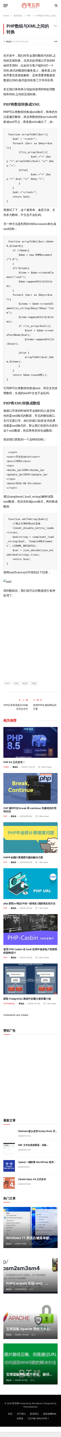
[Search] (56, 5)
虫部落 (20, 1418)
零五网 (15, 1403)
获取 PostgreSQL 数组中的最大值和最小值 (27, 998)
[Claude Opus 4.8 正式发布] (9, 1183)
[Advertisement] (30, 639)
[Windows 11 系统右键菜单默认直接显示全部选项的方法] (30, 1227)
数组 (25, 683)
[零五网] (30, 5)
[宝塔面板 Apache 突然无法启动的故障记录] (30, 1318)
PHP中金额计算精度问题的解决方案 (23, 857)
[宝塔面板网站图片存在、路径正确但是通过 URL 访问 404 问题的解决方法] (30, 1363)
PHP (56, 41)
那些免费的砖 (49, 1413)
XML (16, 683)
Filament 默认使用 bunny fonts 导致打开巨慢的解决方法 (37, 1132)
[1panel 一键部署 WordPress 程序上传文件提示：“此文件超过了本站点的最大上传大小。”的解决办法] (9, 1166)
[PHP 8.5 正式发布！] (30, 742)
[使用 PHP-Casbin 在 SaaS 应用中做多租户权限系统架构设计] (30, 929)
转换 (34, 683)
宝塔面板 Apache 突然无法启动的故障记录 (29, 1331)
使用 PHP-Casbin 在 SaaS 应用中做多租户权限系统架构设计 (30, 950)
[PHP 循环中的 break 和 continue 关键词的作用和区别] (30, 788)
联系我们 (34, 1413)
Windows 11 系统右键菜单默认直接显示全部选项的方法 (29, 1240)
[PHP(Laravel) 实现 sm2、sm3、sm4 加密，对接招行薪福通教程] (30, 1272)
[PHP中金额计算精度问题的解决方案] (30, 837)
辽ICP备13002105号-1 (38, 1418)
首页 (10, 1413)
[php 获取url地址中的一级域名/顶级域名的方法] (30, 883)
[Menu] (5, 5)
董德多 (9, 41)
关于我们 (21, 1413)
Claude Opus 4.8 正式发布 (32, 1179)
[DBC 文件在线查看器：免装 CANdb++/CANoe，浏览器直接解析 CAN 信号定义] (9, 1149)
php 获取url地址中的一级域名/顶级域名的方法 (29, 903)
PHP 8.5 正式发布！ (14, 762)
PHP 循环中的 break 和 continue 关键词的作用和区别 (29, 809)
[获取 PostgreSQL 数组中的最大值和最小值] (30, 979)
